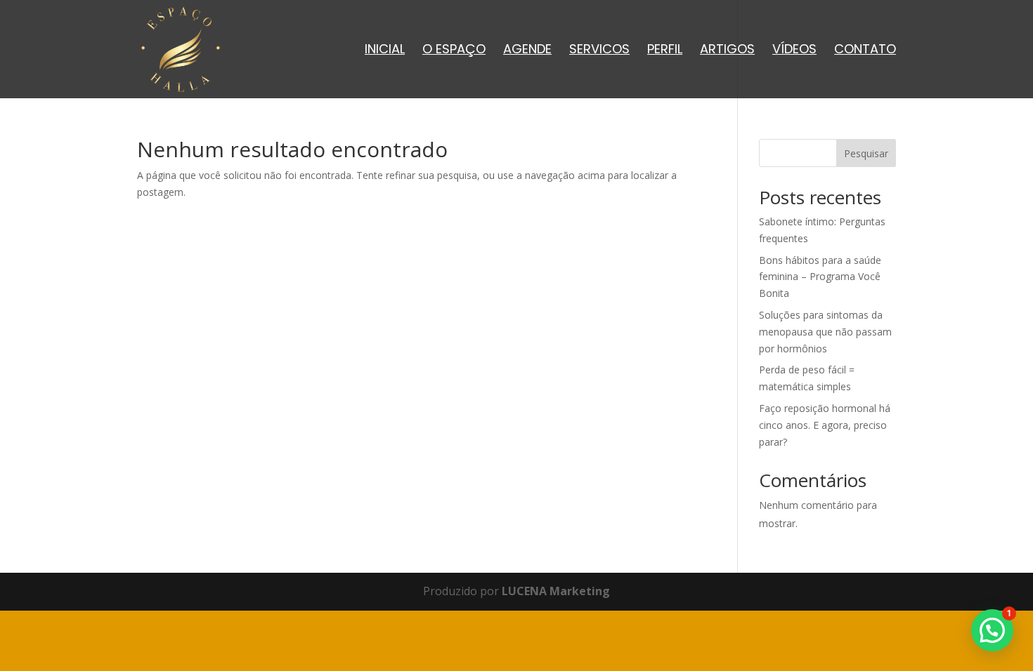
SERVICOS (599, 51)
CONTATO (865, 51)
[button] (992, 630)
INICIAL (385, 51)
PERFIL (664, 51)
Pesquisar (866, 153)
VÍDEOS (794, 51)
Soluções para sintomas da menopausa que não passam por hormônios (825, 331)
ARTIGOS (727, 51)
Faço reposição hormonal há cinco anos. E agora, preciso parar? (824, 425)
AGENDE (527, 51)
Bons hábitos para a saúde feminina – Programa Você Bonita (820, 276)
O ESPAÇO (454, 51)
